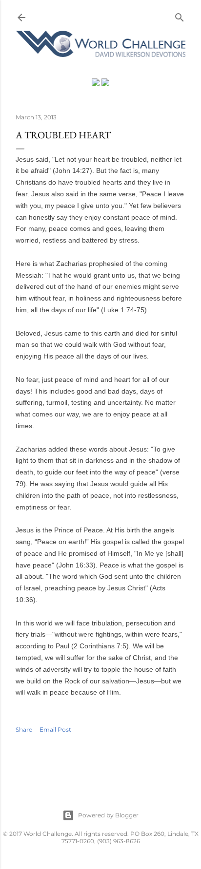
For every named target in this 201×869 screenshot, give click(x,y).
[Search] (179, 15)
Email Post (55, 729)
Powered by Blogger (108, 815)
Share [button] (24, 729)
